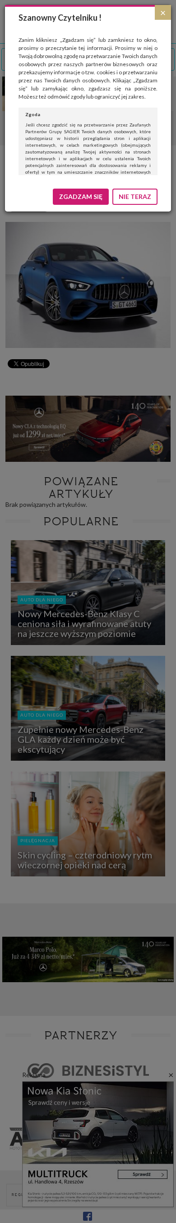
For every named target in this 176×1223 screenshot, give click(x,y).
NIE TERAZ (135, 196)
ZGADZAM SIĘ (80, 196)
